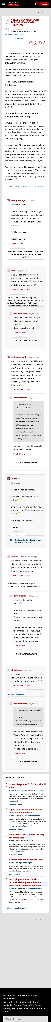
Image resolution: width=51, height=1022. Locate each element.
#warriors (39, 186)
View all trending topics (15, 908)
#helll (16, 186)
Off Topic (39, 790)
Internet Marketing (32, 815)
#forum (8, 186)
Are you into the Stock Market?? (27, 859)
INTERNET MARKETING (14, 34)
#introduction (26, 186)
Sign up (44, 4)
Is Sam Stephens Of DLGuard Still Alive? (27, 786)
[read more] (13, 801)
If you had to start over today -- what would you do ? (26, 811)
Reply (11, 874)
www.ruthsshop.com (15, 694)
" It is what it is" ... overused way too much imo (26, 836)
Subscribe (19, 38)
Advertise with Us (40, 13)
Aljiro (15, 600)
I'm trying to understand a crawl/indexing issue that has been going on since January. (25, 882)
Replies (12, 804)
